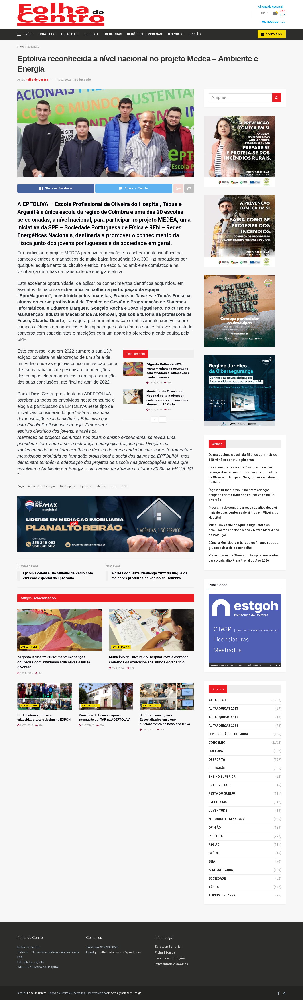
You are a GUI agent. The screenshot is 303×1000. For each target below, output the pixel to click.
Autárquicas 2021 (223, 725)
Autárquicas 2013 (223, 708)
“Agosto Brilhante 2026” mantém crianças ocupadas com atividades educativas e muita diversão (53, 662)
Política (91, 34)
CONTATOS (273, 34)
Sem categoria (221, 870)
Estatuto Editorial (168, 946)
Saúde (214, 853)
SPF (124, 486)
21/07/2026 (87, 725)
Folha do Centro (37, 79)
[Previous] (154, 419)
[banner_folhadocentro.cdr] (245, 630)
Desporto (175, 34)
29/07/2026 (26, 725)
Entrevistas (219, 785)
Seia (212, 861)
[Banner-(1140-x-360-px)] (105, 524)
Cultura (216, 751)
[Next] (162, 419)
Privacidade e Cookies (171, 964)
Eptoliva (86, 486)
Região (214, 844)
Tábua (214, 887)
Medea (101, 486)
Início (29, 34)
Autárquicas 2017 (223, 717)
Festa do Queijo (222, 793)
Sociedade (217, 878)
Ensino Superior (222, 776)
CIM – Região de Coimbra (228, 734)
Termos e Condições (170, 958)
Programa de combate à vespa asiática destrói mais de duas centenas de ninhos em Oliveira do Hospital (243, 512)
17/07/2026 (148, 729)
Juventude (218, 810)
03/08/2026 (155, 409)
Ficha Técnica (165, 952)
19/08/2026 (155, 382)
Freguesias (112, 34)
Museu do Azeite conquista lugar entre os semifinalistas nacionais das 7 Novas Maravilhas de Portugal (244, 530)
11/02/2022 (63, 79)
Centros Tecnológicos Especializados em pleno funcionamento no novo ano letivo (165, 719)
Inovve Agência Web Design (124, 993)
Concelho (47, 34)
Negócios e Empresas (144, 34)
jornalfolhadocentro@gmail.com (118, 952)
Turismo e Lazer (222, 895)
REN (114, 486)
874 (169, 382)
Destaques (67, 486)
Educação (33, 46)
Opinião (194, 34)
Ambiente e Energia (41, 486)
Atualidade (69, 34)
